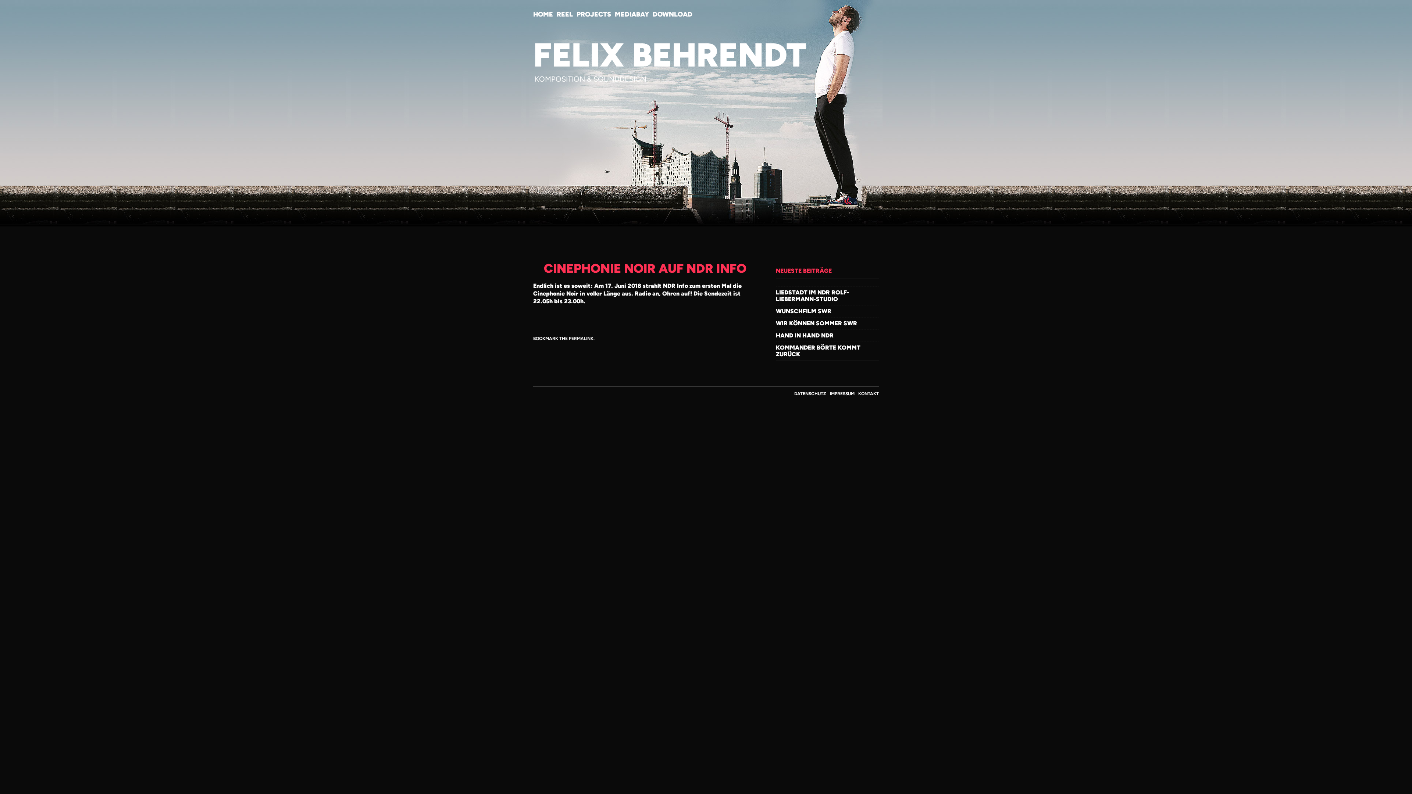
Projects (594, 14)
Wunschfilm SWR (803, 311)
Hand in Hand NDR (805, 335)
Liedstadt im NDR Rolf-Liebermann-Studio (812, 296)
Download (672, 14)
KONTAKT (868, 393)
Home (543, 14)
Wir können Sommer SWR (816, 323)
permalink (581, 338)
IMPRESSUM (842, 393)
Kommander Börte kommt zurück (818, 351)
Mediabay (632, 14)
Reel (565, 14)
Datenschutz (810, 393)
